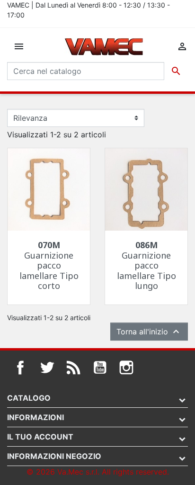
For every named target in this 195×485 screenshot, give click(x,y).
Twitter (46, 367)
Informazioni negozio (54, 456)
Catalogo (29, 398)
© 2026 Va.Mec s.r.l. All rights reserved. (98, 471)
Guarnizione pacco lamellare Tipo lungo (146, 265)
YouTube (99, 367)
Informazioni (35, 417)
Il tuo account (40, 436)
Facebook (20, 367)
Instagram (126, 367)
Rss (73, 367)
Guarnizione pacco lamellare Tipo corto (49, 265)
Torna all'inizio (149, 331)
